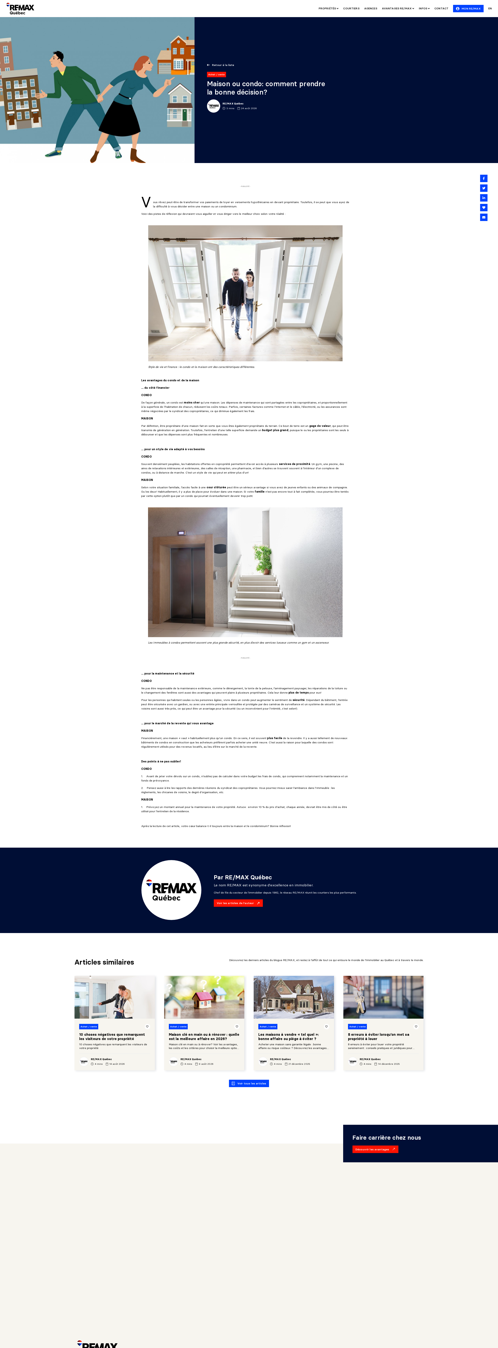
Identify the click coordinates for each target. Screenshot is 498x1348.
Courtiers (351, 8)
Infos (423, 8)
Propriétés (328, 8)
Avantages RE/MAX (397, 8)
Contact (441, 8)
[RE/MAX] (20, 8)
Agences (370, 8)
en (490, 8)
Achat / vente (216, 74)
